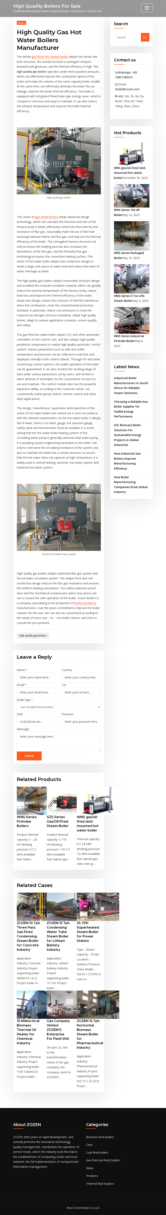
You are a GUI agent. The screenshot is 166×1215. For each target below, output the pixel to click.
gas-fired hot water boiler (49, 57)
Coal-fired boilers (97, 1152)
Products (92, 1176)
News (21, 23)
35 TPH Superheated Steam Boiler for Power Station (88, 932)
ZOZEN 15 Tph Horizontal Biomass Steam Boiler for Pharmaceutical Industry (90, 1034)
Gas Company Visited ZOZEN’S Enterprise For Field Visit (58, 1030)
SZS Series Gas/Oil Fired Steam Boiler (58, 821)
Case (89, 1145)
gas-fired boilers (46, 217)
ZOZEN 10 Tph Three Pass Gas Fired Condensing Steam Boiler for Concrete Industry (28, 936)
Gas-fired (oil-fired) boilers (103, 1160)
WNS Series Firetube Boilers (27, 821)
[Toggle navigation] (147, 7)
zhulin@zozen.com (127, 89)
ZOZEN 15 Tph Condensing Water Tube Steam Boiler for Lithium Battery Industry (58, 936)
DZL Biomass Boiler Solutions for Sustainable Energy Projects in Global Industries (127, 435)
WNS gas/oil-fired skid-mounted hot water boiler (130, 173)
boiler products (85, 603)
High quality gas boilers (32, 635)
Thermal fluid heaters (100, 1184)
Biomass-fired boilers (100, 1137)
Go (145, 37)
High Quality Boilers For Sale (47, 6)
